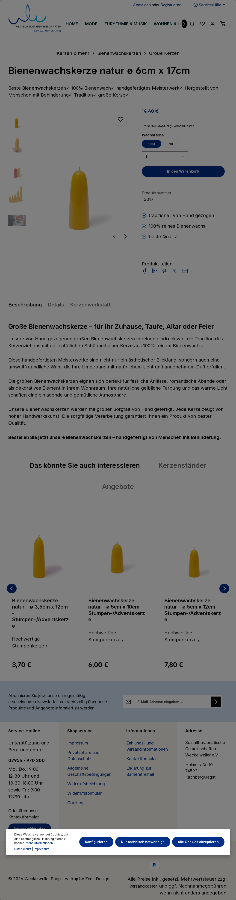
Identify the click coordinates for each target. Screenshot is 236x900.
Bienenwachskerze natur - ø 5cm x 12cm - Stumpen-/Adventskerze (192, 610)
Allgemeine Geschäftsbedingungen (89, 771)
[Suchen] (192, 23)
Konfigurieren (96, 842)
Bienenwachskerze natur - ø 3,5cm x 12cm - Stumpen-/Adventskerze (40, 613)
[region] (70, 176)
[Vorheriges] (114, 236)
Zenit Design (97, 878)
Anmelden (142, 5)
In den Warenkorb (183, 171)
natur (151, 144)
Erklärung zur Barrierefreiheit (140, 771)
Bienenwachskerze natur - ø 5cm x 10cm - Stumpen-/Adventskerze (116, 610)
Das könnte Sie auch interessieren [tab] (85, 465)
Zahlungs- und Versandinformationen (147, 746)
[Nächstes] (184, 24)
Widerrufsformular (84, 793)
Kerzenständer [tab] (182, 465)
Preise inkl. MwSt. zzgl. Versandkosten (168, 126)
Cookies (75, 802)
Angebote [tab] (118, 486)
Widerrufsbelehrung (86, 783)
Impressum (77, 743)
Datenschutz (22, 849)
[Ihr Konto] (212, 23)
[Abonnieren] (216, 702)
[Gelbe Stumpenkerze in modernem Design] (81, 176)
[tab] (25, 304)
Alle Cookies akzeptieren (198, 842)
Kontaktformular (23, 817)
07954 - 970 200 (26, 760)
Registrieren (171, 5)
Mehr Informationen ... (41, 843)
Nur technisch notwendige (143, 842)
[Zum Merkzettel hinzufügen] (120, 119)
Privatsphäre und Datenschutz (83, 755)
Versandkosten (143, 886)
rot (171, 144)
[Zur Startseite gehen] (34, 18)
